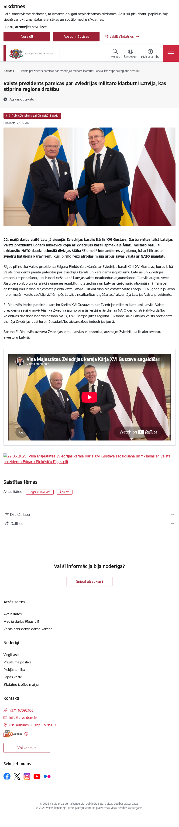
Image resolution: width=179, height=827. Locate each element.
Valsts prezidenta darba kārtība (27, 629)
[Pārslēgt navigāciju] (171, 53)
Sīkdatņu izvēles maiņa (21, 684)
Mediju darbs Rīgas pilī (21, 621)
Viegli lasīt (11, 654)
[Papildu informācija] (26, 734)
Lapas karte (12, 677)
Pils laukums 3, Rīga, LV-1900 (32, 725)
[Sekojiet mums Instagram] (27, 776)
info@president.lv (23, 717)
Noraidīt (27, 36)
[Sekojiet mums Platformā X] (17, 776)
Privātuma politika (17, 662)
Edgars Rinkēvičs (40, 492)
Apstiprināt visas (76, 36)
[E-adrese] (12, 734)
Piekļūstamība (14, 669)
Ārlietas (64, 492)
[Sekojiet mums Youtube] (37, 776)
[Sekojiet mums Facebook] (6, 776)
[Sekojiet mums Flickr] (47, 776)
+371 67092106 (21, 710)
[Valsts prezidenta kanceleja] (32, 53)
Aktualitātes (12, 614)
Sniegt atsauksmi (89, 581)
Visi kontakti (26, 748)
